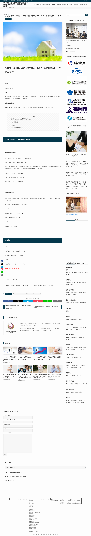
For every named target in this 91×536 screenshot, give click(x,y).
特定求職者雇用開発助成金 (34, 512)
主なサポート (62, 503)
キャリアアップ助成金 (33, 502)
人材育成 (31, 505)
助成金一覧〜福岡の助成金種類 (21, 499)
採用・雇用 (31, 503)
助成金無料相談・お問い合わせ (73, 500)
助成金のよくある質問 (33, 531)
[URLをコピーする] (57, 301)
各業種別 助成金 (32, 527)
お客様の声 (53, 499)
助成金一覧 (31, 500)
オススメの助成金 (32, 530)
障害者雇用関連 (32, 510)
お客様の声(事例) (8, 293)
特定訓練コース (17, 122)
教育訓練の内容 (17, 121)
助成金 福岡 (38, 293)
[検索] (87, 1)
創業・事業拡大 (32, 506)
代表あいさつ (62, 500)
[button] (8, 301)
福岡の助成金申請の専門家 (11, 332)
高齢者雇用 (31, 521)
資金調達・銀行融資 (46, 499)
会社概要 (62, 499)
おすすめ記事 (17, 293)
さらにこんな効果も (18, 127)
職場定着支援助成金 (33, 516)
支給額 (13, 125)
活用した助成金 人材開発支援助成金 (21, 119)
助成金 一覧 (32, 293)
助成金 (30, 499)
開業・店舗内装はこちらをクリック (74, 214)
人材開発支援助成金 (25, 293)
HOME (11, 499)
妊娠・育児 (31, 507)
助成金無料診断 (70, 499)
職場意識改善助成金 (33, 513)
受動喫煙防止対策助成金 (34, 522)
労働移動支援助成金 (33, 519)
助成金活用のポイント (33, 524)
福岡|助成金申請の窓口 (71, 502)
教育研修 (31, 509)
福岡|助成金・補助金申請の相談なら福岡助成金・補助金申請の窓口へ (15, 4)
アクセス (62, 505)
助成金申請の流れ (32, 528)
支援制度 (62, 502)
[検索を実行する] (86, 15)
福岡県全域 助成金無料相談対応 (74, 503)
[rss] (85, 1)
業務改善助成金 (32, 515)
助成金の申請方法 (32, 525)
